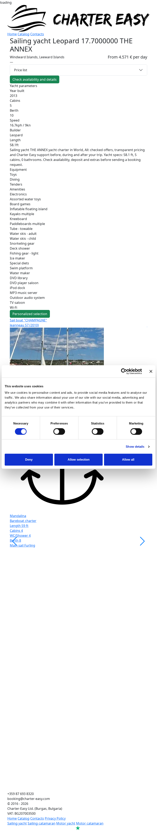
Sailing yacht (17, 823)
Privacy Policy (55, 818)
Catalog (23, 34)
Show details (135, 446)
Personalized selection (29, 314)
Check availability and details (34, 79)
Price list (20, 70)
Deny (29, 459)
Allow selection (79, 459)
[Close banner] (150, 371)
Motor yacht (65, 823)
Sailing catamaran (41, 823)
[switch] (59, 431)
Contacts (37, 34)
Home (12, 34)
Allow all (128, 459)
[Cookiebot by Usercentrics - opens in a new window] (124, 371)
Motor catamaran (89, 823)
